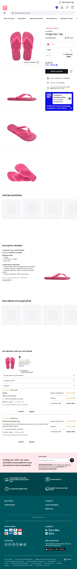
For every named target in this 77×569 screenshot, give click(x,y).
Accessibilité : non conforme (42, 565)
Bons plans (22, 18)
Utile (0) (21, 411)
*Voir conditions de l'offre (45, 464)
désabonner (60, 466)
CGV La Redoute (8, 559)
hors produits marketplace (59, 98)
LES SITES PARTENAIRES (51, 505)
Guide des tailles (69, 55)
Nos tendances (51, 18)
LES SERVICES (49, 501)
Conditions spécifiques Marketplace (24, 559)
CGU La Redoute (52, 561)
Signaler (32, 411)
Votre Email (42, 456)
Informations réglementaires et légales (14, 561)
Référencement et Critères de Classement (45, 559)
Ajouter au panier (57, 71)
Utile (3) (21, 442)
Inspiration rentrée (36, 18)
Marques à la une (66, 18)
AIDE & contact (9, 501)
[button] (72, 7)
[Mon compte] (62, 7)
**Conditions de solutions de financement (22, 565)
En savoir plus (56, 545)
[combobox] (38, 376)
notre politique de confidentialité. (47, 469)
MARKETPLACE (49, 509)
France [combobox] (68, 559)
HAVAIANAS (48, 31)
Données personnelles (36, 563)
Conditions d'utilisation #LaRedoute (19, 563)
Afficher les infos (38, 517)
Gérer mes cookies (49, 563)
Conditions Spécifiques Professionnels (35, 561)
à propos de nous (10, 505)
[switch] (62, 99)
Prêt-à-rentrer (9, 18)
